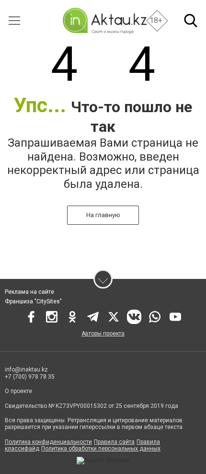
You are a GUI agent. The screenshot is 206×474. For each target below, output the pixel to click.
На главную (103, 215)
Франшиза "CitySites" (33, 301)
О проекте (18, 391)
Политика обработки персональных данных (100, 448)
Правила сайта (114, 442)
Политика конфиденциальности (48, 442)
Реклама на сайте (29, 292)
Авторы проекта (103, 333)
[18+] (104, 20)
